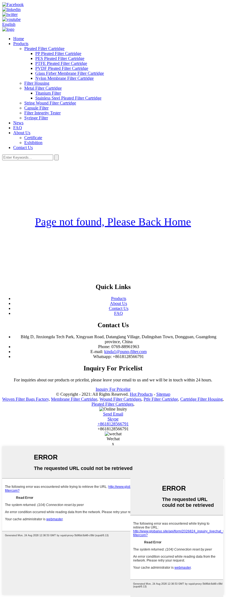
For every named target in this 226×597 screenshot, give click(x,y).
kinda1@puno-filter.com (125, 351)
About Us (21, 132)
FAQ (17, 127)
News (18, 122)
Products (20, 43)
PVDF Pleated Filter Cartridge (61, 68)
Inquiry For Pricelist (113, 389)
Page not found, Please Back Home (113, 222)
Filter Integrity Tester (42, 113)
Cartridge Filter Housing (201, 399)
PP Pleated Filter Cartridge (58, 53)
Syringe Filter (36, 117)
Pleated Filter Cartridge (44, 48)
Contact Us (23, 147)
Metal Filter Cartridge (43, 88)
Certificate (33, 137)
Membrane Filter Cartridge (74, 399)
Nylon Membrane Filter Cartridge (64, 78)
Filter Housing (36, 83)
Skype (113, 419)
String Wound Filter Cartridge (50, 103)
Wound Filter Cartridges (120, 399)
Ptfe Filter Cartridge (161, 399)
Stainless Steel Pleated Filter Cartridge (68, 98)
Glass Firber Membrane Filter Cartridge (69, 73)
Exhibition (33, 142)
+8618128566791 (113, 424)
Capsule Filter (36, 108)
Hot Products (141, 394)
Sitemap (163, 394)
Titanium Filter (48, 93)
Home (18, 38)
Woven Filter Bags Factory (25, 399)
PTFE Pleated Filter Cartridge (61, 63)
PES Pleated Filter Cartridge (59, 58)
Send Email (113, 414)
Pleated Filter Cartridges (112, 404)
